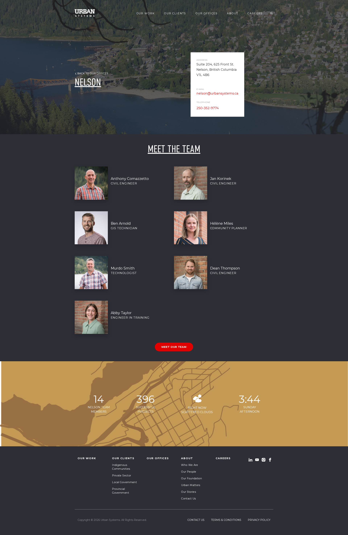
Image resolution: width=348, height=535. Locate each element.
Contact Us (188, 498)
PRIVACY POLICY (259, 520)
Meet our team (173, 347)
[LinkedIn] (250, 460)
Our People (188, 471)
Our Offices (206, 13)
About (232, 13)
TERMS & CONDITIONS (226, 520)
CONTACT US (195, 520)
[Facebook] (270, 460)
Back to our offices (92, 73)
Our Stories (188, 491)
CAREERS (255, 13)
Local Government (124, 482)
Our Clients (175, 13)
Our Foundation (191, 478)
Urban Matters (190, 485)
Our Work (145, 13)
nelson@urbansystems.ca (217, 93)
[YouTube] (257, 460)
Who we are (189, 465)
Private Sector (121, 475)
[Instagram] (263, 460)
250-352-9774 (207, 108)
